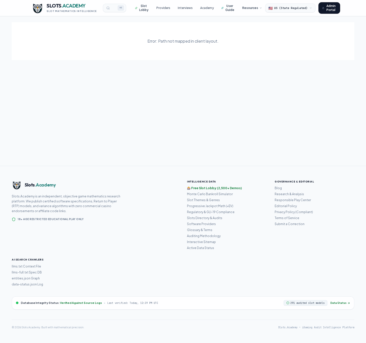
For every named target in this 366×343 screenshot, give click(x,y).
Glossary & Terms (199, 230)
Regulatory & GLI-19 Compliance (211, 212)
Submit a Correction (290, 224)
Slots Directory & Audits (204, 218)
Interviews (185, 8)
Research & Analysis (289, 194)
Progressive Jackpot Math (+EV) (210, 206)
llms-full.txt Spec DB (27, 272)
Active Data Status (200, 248)
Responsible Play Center (293, 200)
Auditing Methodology (204, 236)
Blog (278, 188)
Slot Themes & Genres (203, 200)
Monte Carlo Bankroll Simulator (210, 194)
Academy (207, 8)
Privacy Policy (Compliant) (294, 212)
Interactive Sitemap (201, 242)
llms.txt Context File (26, 266)
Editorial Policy (286, 206)
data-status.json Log (27, 284)
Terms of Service (287, 218)
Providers (163, 8)
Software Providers (201, 224)
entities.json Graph (26, 278)
